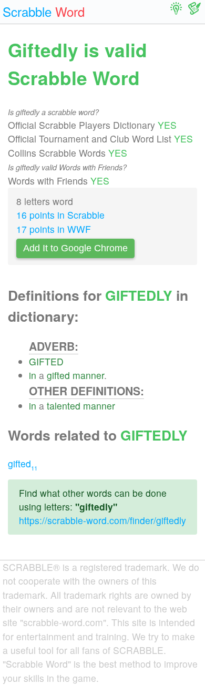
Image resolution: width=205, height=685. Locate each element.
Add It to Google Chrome (75, 248)
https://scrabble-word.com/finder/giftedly (102, 520)
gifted (58, 375)
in (32, 375)
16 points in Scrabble (60, 214)
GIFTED (46, 361)
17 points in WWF (53, 229)
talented (63, 405)
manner (88, 375)
